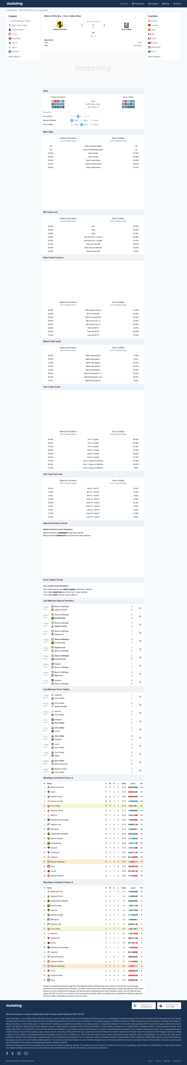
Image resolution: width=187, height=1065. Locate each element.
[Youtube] (27, 1053)
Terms (150, 1061)
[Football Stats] (15, 4)
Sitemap (166, 1061)
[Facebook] (8, 1053)
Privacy (158, 1061)
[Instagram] (21, 1053)
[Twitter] (14, 1053)
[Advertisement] (93, 68)
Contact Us (176, 1061)
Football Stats (12, 10)
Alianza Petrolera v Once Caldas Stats (33, 10)
